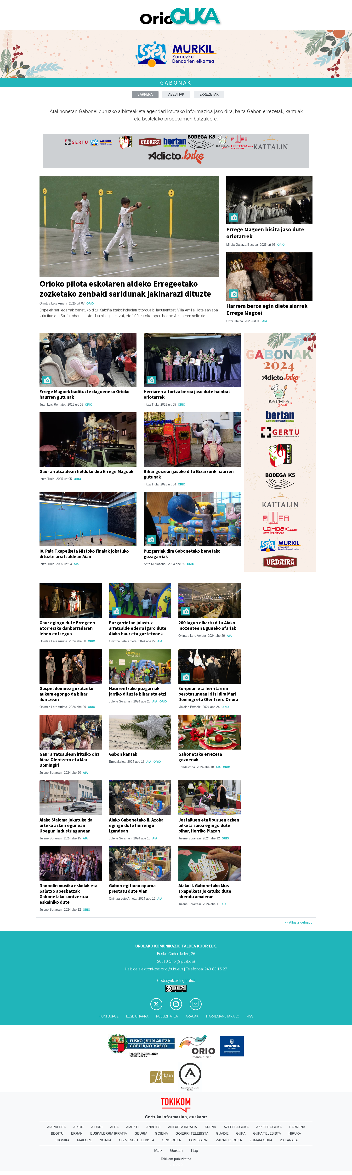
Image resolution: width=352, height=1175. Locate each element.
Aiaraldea (56, 1127)
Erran (77, 1133)
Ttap (194, 1150)
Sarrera (145, 94)
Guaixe (222, 1133)
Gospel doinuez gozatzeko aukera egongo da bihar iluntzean (66, 693)
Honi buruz (109, 1016)
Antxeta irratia (182, 1127)
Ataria (210, 1127)
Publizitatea (167, 1016)
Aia (264, 321)
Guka (240, 1133)
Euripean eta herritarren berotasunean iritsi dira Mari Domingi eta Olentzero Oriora (208, 693)
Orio (90, 303)
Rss (250, 1016)
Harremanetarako (222, 1016)
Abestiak (176, 94)
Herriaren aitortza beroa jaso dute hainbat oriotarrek (187, 394)
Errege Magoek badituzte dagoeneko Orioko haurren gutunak (85, 394)
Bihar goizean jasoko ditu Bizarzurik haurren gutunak (189, 474)
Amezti (132, 1127)
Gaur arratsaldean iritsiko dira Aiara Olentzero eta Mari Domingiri (70, 759)
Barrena (297, 1127)
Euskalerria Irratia (108, 1133)
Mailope (84, 1140)
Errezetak (209, 94)
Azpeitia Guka (236, 1127)
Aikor (78, 1127)
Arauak (192, 1016)
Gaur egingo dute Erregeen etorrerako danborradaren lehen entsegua (67, 628)
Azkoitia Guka (269, 1127)
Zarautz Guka (229, 1140)
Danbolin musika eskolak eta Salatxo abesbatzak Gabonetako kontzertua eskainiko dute (68, 894)
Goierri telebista (192, 1133)
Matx (158, 1150)
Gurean (176, 1150)
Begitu (57, 1133)
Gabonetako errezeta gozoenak (200, 756)
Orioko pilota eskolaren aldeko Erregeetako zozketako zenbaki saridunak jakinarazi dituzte (125, 288)
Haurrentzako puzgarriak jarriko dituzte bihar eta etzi (137, 691)
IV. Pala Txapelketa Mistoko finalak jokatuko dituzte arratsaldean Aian (84, 553)
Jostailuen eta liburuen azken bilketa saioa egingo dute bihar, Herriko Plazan (208, 825)
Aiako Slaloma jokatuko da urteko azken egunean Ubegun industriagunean (66, 825)
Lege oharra (137, 1016)
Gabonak (176, 82)
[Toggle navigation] (42, 16)
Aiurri (96, 1127)
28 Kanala (289, 1140)
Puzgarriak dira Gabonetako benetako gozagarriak (182, 553)
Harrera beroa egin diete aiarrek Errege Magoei (267, 309)
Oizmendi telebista (136, 1140)
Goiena (161, 1133)
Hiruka (295, 1133)
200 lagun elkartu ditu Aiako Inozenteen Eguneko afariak (207, 625)
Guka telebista (267, 1133)
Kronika (62, 1140)
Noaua (105, 1140)
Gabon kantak (123, 754)
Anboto (153, 1127)
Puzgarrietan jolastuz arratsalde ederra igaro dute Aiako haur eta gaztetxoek (137, 628)
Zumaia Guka (261, 1140)
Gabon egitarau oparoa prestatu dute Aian (132, 888)
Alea (114, 1127)
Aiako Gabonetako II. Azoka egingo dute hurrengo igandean (136, 825)
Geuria (141, 1133)
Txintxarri (198, 1140)
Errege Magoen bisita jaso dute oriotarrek (265, 233)
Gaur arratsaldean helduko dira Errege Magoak (86, 471)
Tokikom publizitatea (176, 1159)
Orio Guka (171, 1140)
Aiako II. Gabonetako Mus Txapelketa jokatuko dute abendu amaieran (204, 891)
